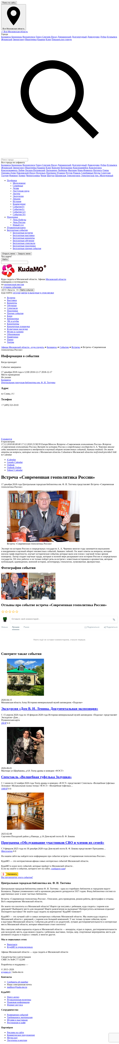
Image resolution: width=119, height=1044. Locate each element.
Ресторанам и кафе (16, 1022)
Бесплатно (7, 851)
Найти (5, 259)
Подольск (41, 173)
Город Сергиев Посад (46, 37)
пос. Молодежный (104, 175)
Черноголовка (33, 175)
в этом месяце (47, 293)
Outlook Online (14, 467)
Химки (21, 175)
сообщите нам (58, 868)
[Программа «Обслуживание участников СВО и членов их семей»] (59, 811)
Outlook (11, 465)
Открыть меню (8, 254)
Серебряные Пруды (90, 173)
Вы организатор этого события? (17, 877)
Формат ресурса (15, 1005)
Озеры (105, 170)
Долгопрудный (79, 37)
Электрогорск (73, 175)
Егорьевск (112, 37)
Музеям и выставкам (17, 1020)
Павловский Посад (26, 173)
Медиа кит (12, 1037)
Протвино (51, 173)
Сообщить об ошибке (17, 982)
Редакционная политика (19, 999)
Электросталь (87, 175)
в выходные (34, 293)
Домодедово (93, 37)
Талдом (5, 175)
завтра (24, 293)
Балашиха (6, 37)
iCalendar (11, 459)
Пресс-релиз (13, 997)
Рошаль (77, 173)
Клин (48, 39)
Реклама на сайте (15, 1032)
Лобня (21, 170)
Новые (4, 627)
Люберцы (62, 170)
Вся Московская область (14, 31)
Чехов (43, 175)
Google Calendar (15, 462)
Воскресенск (28, 37)
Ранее (26, 627)
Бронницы (16, 37)
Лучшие (15, 627)
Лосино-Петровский (35, 170)
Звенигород (19, 39)
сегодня (16, 293)
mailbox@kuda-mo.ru (17, 987)
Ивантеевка (31, 39)
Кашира (41, 39)
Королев (56, 167)
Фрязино (13, 175)
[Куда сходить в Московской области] (33, 276)
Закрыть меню (24, 254)
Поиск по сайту (9, 3)
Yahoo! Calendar (14, 470)
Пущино (61, 173)
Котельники (66, 167)
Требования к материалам (20, 1017)
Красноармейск (80, 167)
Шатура (51, 175)
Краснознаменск (9, 170)
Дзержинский (64, 37)
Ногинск (97, 170)
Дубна (103, 37)
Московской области (56, 279)
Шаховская (60, 175)
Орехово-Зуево (8, 173)
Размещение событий (17, 1014)
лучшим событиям (12, 287)
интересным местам (14, 284)
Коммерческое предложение (21, 1035)
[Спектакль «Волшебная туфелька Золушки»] (59, 746)
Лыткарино (51, 170)
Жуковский (6, 39)
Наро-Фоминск (85, 170)
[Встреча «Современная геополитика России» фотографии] (15, 599)
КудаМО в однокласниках (20, 947)
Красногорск (95, 167)
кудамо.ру (6, 972)
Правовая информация (18, 1002)
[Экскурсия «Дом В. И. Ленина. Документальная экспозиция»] (59, 677)
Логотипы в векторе (17, 1040)
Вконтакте (12, 944)
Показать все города (62, 39)
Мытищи (72, 170)
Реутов (69, 173)
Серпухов (106, 173)
